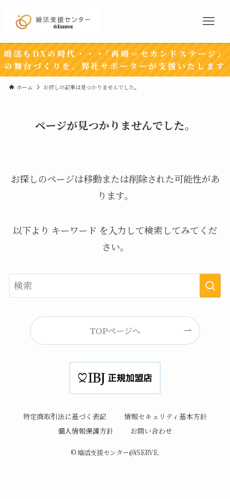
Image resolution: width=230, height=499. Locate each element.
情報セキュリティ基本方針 (165, 416)
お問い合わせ (151, 431)
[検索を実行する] (210, 285)
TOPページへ (115, 330)
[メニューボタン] (208, 21)
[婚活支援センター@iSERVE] (53, 21)
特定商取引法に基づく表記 (64, 416)
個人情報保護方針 (85, 431)
